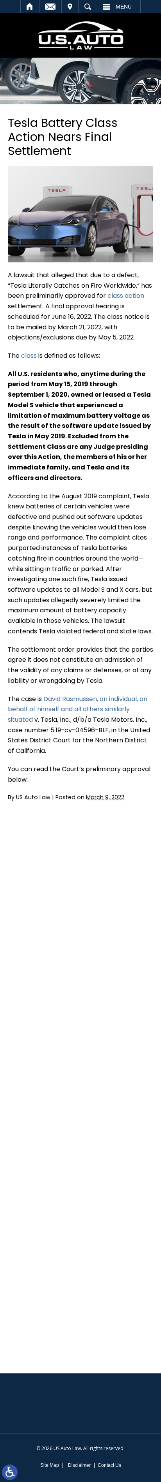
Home (30, 6)
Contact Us (109, 1465)
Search (88, 6)
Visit (70, 6)
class (29, 355)
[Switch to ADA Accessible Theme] (10, 1472)
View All (45, 1071)
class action (125, 295)
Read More (34, 887)
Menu (124, 7)
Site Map (49, 1465)
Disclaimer (79, 1465)
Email (50, 6)
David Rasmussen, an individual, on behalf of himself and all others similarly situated (77, 709)
